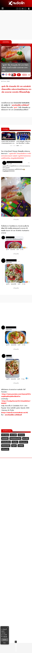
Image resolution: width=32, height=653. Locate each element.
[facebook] (17, 8)
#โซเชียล (14, 442)
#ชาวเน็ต (25, 438)
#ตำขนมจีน (5, 449)
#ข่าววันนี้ (13, 435)
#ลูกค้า (14, 446)
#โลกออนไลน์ (6, 446)
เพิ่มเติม (5, 636)
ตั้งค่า (4, 642)
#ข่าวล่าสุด (5, 435)
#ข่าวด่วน (21, 435)
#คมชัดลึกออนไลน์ (15, 438)
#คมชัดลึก (5, 438)
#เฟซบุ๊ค (20, 446)
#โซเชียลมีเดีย (6, 442)
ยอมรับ (4, 639)
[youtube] (22, 8)
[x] (20, 8)
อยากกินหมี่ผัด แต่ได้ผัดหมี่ (20, 105)
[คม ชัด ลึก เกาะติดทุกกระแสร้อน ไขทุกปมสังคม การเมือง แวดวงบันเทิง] (16, 3)
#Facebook (23, 442)
